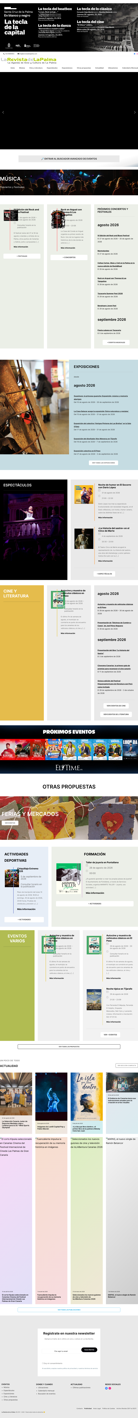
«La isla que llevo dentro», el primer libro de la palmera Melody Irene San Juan (86, 1129)
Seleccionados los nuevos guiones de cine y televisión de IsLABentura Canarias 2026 (87, 1297)
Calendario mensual (46, 1391)
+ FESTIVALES (22, 256)
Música (6, 1387)
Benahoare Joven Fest (107, 306)
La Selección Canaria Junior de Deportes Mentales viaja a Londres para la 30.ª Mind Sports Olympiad (15, 1124)
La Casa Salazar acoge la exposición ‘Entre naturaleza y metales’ (101, 411)
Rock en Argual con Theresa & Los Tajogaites (71, 212)
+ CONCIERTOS (69, 257)
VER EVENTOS (10, 823)
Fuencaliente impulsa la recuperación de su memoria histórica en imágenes (49, 1297)
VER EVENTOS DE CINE (116, 706)
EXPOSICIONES (114, 135)
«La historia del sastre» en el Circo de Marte (113, 529)
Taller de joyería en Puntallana (102, 862)
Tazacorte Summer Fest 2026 (110, 294)
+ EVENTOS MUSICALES (116, 342)
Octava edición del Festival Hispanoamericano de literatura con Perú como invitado (115, 684)
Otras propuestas (11, 1400)
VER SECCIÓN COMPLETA (127, 1065)
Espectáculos (9, 1390)
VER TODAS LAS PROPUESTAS (69, 1046)
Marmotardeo (103, 251)
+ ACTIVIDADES (24, 920)
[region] (69, 112)
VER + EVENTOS (110, 1035)
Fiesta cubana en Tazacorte (109, 330)
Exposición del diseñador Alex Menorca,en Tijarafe (95, 439)
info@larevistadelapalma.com (28, 54)
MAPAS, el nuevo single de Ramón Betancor (122, 1296)
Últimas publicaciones (81, 1388)
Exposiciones (9, 1394)
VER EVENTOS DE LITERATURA (116, 714)
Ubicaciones (43, 1388)
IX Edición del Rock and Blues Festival (26, 210)
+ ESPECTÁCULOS (104, 574)
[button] (69, 109)
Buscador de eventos (46, 1394)
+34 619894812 (9, 54)
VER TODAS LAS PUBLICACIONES (69, 1310)
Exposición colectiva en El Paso (87, 451)
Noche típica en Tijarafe (119, 988)
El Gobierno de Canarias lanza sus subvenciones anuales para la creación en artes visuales (122, 1100)
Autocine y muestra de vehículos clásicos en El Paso (73, 593)
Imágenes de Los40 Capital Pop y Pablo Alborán (51, 1128)
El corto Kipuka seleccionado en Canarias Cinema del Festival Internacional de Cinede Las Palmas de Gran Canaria (15, 1298)
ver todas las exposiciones (103, 463)
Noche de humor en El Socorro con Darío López (114, 486)
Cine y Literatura (10, 1397)
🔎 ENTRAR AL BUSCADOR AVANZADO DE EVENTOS (69, 158)
